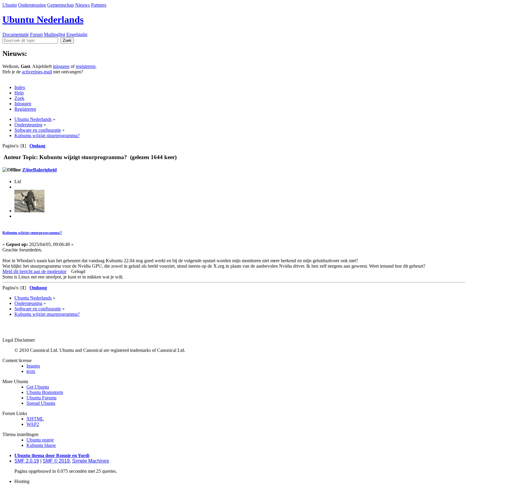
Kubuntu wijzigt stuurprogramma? (32, 232)
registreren (86, 66)
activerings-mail (37, 71)
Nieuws (82, 5)
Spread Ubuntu (40, 403)
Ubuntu (9, 5)
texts (30, 371)
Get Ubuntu (37, 386)
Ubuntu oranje (40, 439)
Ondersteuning (32, 5)
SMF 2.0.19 (26, 460)
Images (33, 365)
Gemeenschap (60, 5)
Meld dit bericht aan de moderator (34, 271)
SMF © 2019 (56, 460)
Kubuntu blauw (41, 445)
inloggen (61, 66)
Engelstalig (76, 34)
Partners (98, 5)
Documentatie (15, 34)
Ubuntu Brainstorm (44, 392)
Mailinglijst (54, 34)
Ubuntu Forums (41, 397)
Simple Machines (90, 460)
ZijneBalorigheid (39, 169)
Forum (36, 34)
